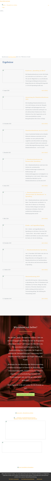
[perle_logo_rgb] (24, 413)
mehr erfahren (45, 90)
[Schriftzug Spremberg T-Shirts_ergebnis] (25, 421)
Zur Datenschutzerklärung (27, 479)
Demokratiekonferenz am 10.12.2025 (37, 130)
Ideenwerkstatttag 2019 (33, 276)
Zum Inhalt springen (5, 1)
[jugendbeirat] (25, 467)
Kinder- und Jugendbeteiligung (35, 225)
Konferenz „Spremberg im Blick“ (36, 70)
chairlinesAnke (12, 57)
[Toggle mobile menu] (48, 4)
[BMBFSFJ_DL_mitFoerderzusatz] (25, 417)
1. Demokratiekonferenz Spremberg (36, 249)
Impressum (39, 479)
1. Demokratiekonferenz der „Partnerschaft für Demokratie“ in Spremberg (36, 194)
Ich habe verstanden (14, 479)
